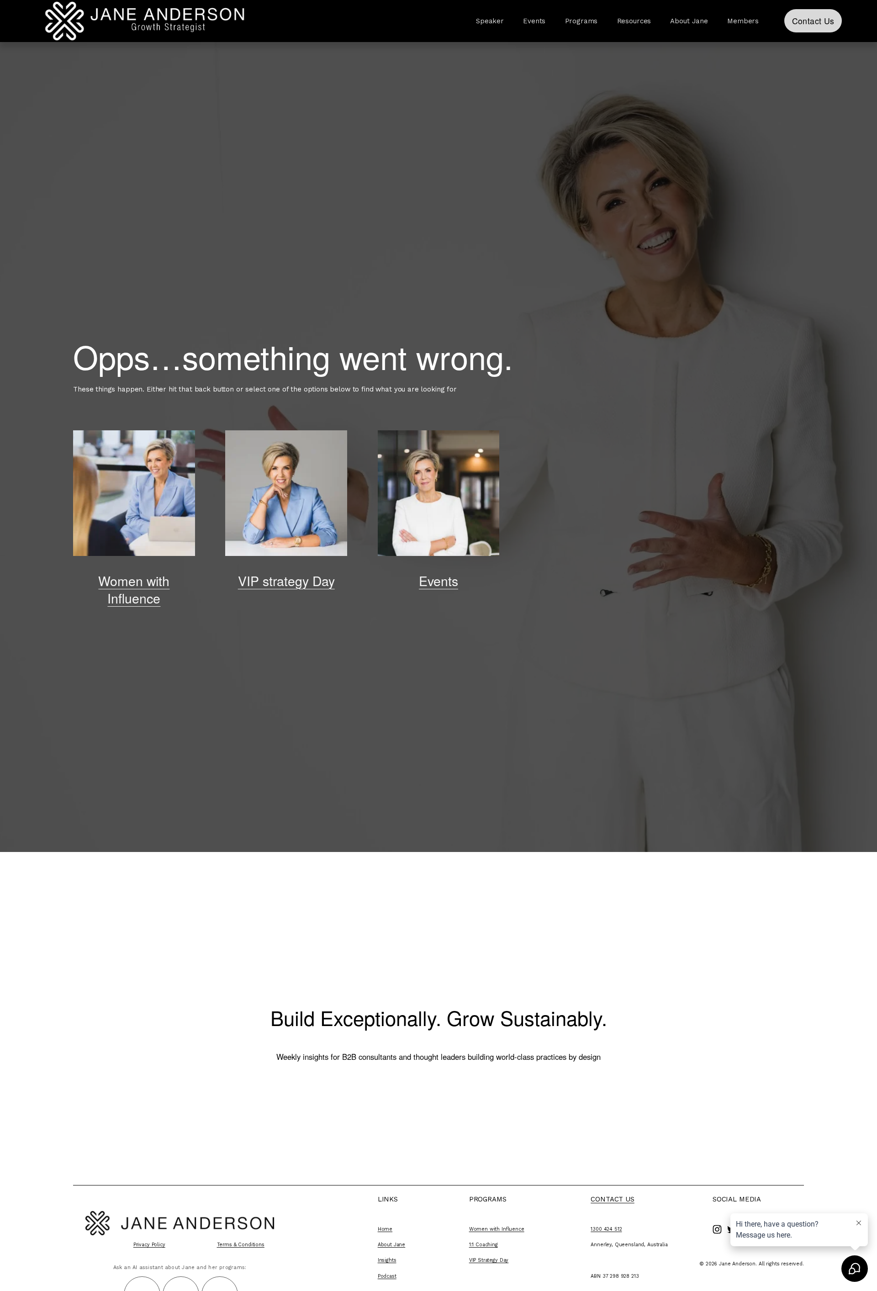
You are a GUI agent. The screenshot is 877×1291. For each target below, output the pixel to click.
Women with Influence (133, 589)
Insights (387, 1260)
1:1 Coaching (483, 1245)
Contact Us (813, 20)
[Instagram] (717, 1229)
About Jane (392, 1245)
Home (385, 1229)
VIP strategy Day (286, 580)
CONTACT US (612, 1199)
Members (743, 21)
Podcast (387, 1276)
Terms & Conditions (240, 1245)
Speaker (490, 21)
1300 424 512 (606, 1229)
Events (534, 21)
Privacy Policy (149, 1245)
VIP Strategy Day (489, 1260)
